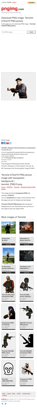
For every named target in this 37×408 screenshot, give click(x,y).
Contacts (4, 395)
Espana (14, 2)
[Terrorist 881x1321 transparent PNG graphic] (8, 284)
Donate (19, 393)
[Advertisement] (18, 53)
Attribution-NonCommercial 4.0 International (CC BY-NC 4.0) (18, 149)
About (3, 393)
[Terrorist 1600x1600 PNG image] (8, 368)
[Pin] (8, 143)
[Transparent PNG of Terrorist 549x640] (26, 369)
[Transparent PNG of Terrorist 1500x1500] (8, 312)
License (9, 393)
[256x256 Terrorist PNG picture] (26, 312)
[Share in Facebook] (2, 143)
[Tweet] (10, 143)
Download (8, 244)
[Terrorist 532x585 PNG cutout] (8, 340)
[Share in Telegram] (5, 143)
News (13, 393)
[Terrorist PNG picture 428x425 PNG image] (26, 284)
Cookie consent (26, 393)
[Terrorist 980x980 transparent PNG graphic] (26, 340)
